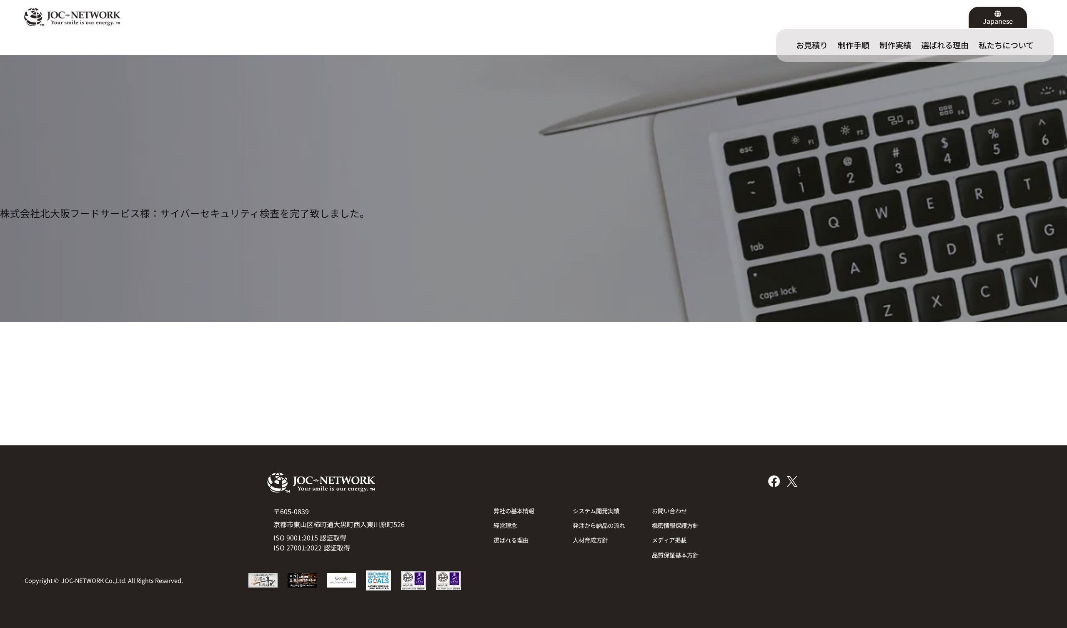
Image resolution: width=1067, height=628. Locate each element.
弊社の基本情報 (513, 510)
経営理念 (505, 525)
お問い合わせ (669, 510)
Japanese (998, 21)
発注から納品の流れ (599, 525)
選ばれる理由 (510, 539)
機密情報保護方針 (675, 525)
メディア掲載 (669, 539)
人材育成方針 (590, 539)
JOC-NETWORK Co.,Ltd (93, 580)
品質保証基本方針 (675, 554)
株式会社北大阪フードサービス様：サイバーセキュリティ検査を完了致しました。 (185, 213)
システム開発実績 (596, 510)
